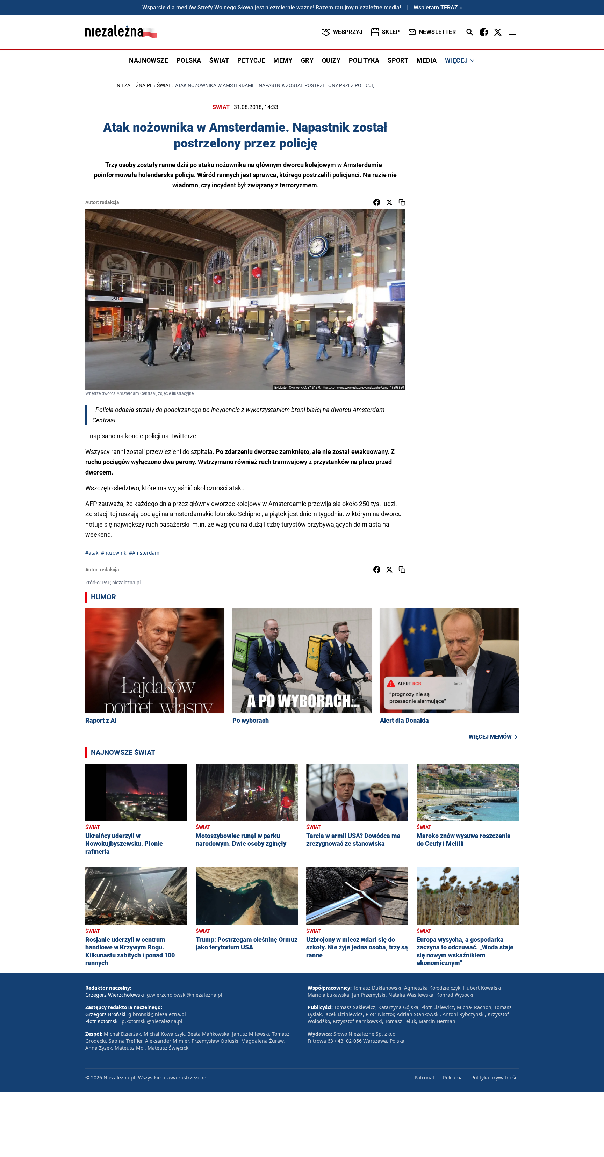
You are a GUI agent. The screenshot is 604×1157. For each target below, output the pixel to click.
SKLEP (391, 32)
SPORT (398, 60)
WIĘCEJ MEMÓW (490, 736)
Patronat (424, 1077)
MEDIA (427, 60)
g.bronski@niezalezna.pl (157, 1014)
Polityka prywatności (495, 1077)
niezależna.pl (135, 85)
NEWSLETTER (437, 32)
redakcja (109, 202)
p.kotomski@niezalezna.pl (152, 1021)
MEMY (283, 60)
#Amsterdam (144, 552)
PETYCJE (251, 60)
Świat (164, 85)
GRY (307, 60)
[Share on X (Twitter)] (389, 202)
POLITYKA (364, 60)
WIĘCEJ (456, 60)
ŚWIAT (219, 60)
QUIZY (331, 60)
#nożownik (113, 552)
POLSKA (189, 60)
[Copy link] (401, 202)
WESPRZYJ (347, 32)
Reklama (453, 1077)
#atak (91, 552)
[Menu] (512, 32)
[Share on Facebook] (376, 202)
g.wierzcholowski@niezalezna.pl (184, 994)
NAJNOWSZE (148, 60)
